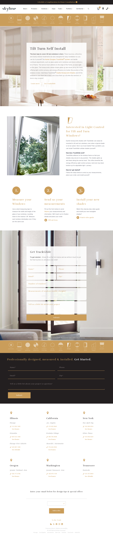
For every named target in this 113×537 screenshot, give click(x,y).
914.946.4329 (89, 436)
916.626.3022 (53, 447)
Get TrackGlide (49, 84)
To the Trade (56, 520)
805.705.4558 (53, 436)
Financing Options (50, 528)
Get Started (79, 8)
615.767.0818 (89, 473)
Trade (60, 8)
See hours (15, 429)
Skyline (46, 211)
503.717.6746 (16, 473)
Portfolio (69, 8)
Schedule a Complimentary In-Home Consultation (56, 2)
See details (16, 450)
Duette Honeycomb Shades (65, 73)
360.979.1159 (53, 473)
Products (34, 8)
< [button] (20, 144)
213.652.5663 (53, 426)
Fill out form (53, 220)
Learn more (35, 84)
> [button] (46, 144)
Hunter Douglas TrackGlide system (57, 59)
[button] (98, 9)
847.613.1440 (16, 436)
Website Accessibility (62, 528)
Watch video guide (87, 217)
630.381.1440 (16, 447)
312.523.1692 (16, 426)
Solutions (44, 8)
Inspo (53, 8)
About (25, 8)
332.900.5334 (89, 426)
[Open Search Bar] (88, 9)
